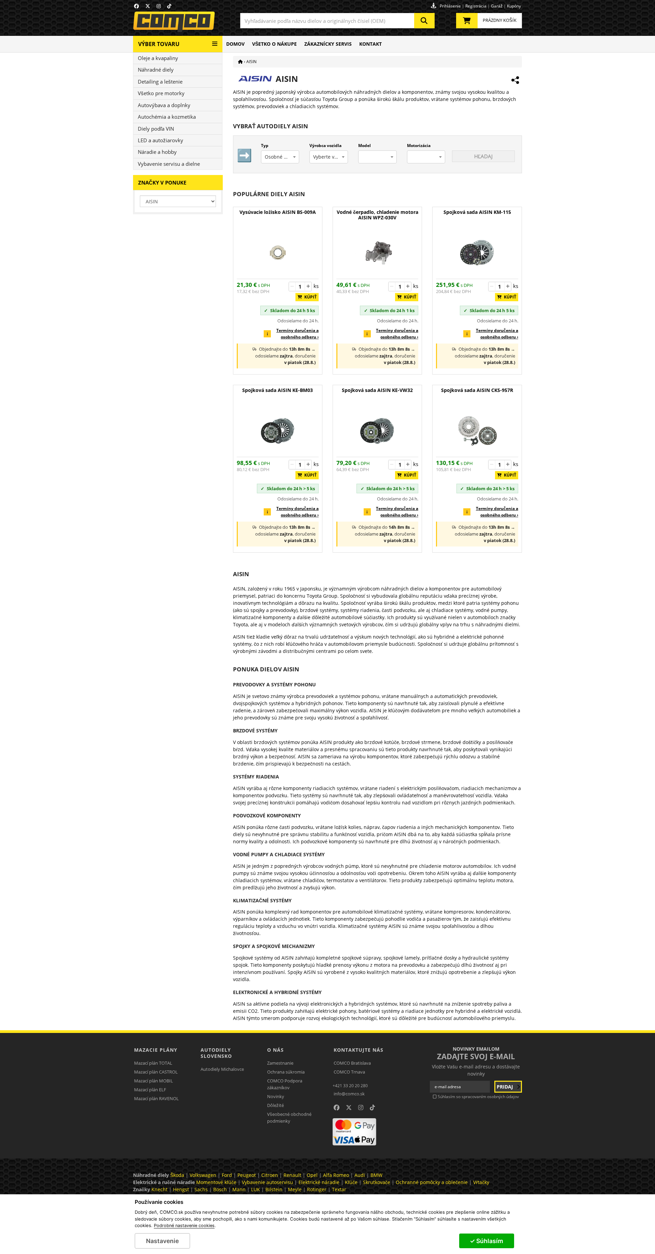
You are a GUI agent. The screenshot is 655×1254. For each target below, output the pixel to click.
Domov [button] (235, 44)
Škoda (177, 1175)
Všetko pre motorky (161, 93)
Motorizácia (419, 145)
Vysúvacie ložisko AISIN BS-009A (277, 212)
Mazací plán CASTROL (156, 1072)
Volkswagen (203, 1175)
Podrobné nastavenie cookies (184, 1225)
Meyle (295, 1189)
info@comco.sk (349, 1094)
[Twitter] (147, 6)
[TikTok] (169, 6)
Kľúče (351, 1182)
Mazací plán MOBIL (153, 1081)
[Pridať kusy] (308, 286)
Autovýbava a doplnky (164, 105)
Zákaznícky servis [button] (328, 44)
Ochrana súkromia (286, 1072)
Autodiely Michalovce (222, 1069)
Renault (292, 1175)
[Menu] (214, 41)
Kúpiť (309, 297)
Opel (312, 1175)
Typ (264, 145)
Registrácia (475, 6)
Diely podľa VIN (156, 128)
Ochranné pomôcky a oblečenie (432, 1182)
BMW (376, 1175)
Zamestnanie (280, 1063)
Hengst (181, 1189)
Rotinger (316, 1189)
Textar (339, 1189)
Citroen (269, 1175)
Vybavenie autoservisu (267, 1182)
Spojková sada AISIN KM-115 (477, 212)
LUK (255, 1189)
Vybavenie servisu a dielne (169, 163)
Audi (359, 1175)
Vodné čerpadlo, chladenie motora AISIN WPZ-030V (377, 215)
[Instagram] (159, 6)
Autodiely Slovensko (216, 1053)
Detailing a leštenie (160, 81)
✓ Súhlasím (486, 1240)
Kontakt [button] (370, 44)
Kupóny (514, 6)
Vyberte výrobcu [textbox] (330, 157)
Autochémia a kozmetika (167, 116)
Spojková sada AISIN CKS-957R (477, 390)
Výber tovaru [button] (158, 44)
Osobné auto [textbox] (279, 157)
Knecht (159, 1189)
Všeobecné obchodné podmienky (289, 1117)
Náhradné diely (156, 69)
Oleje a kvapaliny (158, 58)
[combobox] (337, 20)
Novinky (275, 1096)
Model (364, 145)
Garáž (497, 6)
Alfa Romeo (336, 1175)
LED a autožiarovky (160, 140)
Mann (239, 1189)
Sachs (201, 1189)
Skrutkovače (376, 1182)
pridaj (505, 1086)
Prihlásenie (450, 6)
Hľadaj (483, 156)
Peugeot (246, 1175)
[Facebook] (136, 6)
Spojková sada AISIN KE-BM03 (277, 390)
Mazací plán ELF (150, 1090)
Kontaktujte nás (358, 1050)
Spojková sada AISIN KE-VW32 (377, 390)
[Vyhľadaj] (424, 20)
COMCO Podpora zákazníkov (284, 1084)
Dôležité (275, 1105)
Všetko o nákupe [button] (274, 44)
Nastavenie (162, 1240)
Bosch (220, 1189)
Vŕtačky (481, 1182)
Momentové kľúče (216, 1182)
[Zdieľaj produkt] (515, 80)
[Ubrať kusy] (292, 286)
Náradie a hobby (157, 151)
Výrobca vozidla (325, 145)
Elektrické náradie (319, 1182)
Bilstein (273, 1189)
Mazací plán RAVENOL (156, 1098)
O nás (275, 1050)
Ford (227, 1175)
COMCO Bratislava (352, 1063)
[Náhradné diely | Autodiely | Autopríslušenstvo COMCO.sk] (240, 61)
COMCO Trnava (349, 1072)
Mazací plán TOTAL (153, 1063)
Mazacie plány (155, 1050)
